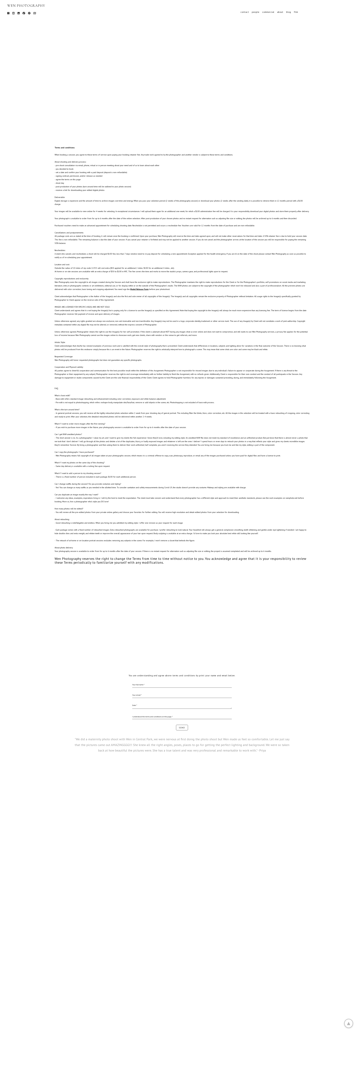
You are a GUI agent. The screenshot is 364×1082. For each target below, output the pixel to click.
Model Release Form (139, 289)
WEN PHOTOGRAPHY (26, 5)
